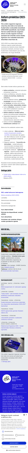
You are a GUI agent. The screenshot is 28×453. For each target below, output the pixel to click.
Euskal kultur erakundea (13, 10)
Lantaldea (4, 197)
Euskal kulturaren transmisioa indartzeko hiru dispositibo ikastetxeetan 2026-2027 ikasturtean (13, 304)
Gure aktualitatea (6, 217)
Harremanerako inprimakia (10, 271)
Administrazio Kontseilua (8, 200)
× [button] (26, 414)
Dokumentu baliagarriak (8, 205)
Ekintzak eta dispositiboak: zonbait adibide (12, 213)
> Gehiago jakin (5, 361)
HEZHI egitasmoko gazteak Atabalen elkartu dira (12, 311)
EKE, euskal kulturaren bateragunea (12, 192)
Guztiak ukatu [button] (14, 446)
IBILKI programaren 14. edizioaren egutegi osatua (13, 287)
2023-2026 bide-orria (7, 335)
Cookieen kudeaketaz (21, 428)
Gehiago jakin (18, 411)
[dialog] (14, 433)
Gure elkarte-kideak (7, 209)
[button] (14, 450)
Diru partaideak (5, 203)
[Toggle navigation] (25, 4)
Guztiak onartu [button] (14, 443)
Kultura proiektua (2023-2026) (10, 195)
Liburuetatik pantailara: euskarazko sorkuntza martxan (11, 318)
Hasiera (3, 10)
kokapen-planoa (9, 267)
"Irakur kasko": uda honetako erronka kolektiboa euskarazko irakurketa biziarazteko (12, 295)
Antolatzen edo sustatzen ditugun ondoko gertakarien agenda (11, 220)
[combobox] (24, 415)
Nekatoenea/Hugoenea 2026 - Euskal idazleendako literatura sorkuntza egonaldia (12, 327)
